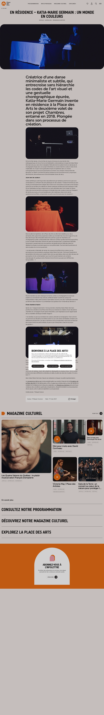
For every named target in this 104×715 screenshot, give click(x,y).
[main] (52, 357)
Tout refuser (53, 366)
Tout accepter (66, 366)
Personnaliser (38, 366)
